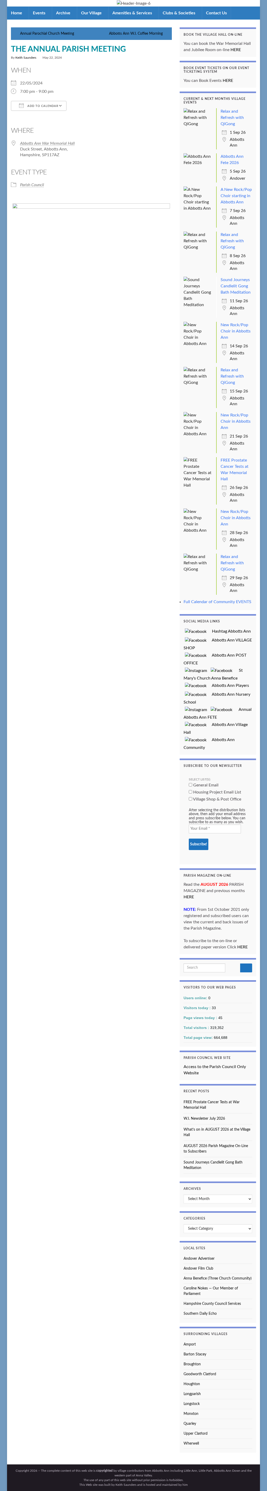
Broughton (192, 1364)
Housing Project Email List (216, 792)
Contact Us (216, 13)
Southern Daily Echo (200, 1314)
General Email (205, 785)
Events (39, 13)
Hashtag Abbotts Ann (229, 631)
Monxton (191, 1414)
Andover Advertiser (199, 1258)
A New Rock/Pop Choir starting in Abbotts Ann (236, 195)
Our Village (92, 13)
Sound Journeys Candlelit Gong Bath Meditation (236, 286)
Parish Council (32, 185)
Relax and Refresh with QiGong (232, 117)
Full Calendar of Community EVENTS (217, 602)
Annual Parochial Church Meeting (47, 33)
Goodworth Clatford (200, 1374)
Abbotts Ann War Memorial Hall (47, 143)
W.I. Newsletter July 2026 (204, 1118)
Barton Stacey (195, 1354)
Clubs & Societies (179, 13)
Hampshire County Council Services (212, 1304)
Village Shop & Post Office (216, 799)
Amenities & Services (132, 13)
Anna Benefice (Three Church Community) (218, 1278)
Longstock (192, 1404)
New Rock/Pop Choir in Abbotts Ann (236, 331)
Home (17, 13)
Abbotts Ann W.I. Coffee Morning (136, 33)
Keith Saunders (25, 57)
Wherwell (191, 1443)
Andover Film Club (198, 1268)
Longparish (192, 1394)
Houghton (192, 1384)
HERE (235, 50)
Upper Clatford (196, 1433)
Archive (63, 13)
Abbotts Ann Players (228, 685)
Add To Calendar (42, 106)
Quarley (190, 1424)
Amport (190, 1344)
